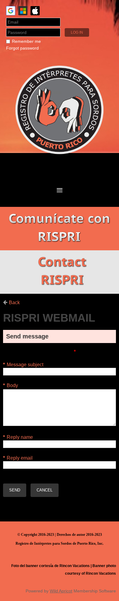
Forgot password (22, 48)
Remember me (26, 41)
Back (14, 302)
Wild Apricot (61, 590)
